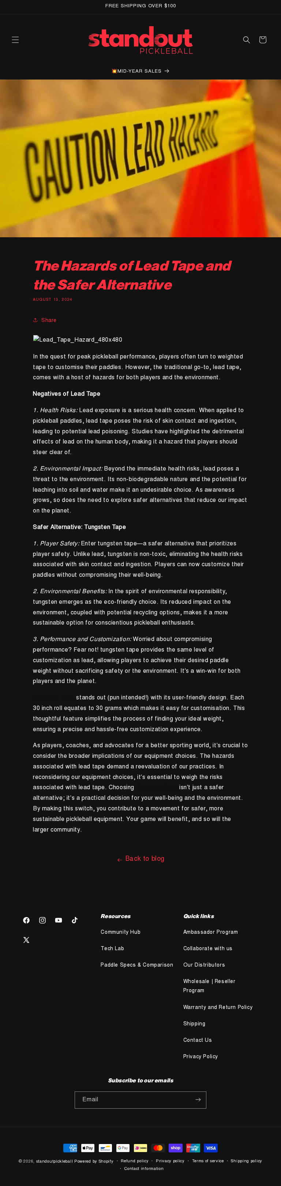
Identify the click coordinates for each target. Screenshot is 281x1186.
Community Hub (120, 932)
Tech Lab (112, 949)
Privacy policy (170, 1161)
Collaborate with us (208, 949)
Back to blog (145, 859)
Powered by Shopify (94, 1162)
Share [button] (49, 320)
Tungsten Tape (54, 698)
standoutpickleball (54, 1162)
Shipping (194, 1024)
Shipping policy (246, 1161)
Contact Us (197, 1040)
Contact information (144, 1169)
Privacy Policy (200, 1057)
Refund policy (135, 1161)
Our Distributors (204, 965)
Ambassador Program (210, 932)
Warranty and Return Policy (218, 1007)
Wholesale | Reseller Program (209, 986)
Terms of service (208, 1161)
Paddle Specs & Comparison (137, 965)
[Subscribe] (198, 1100)
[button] (15, 40)
